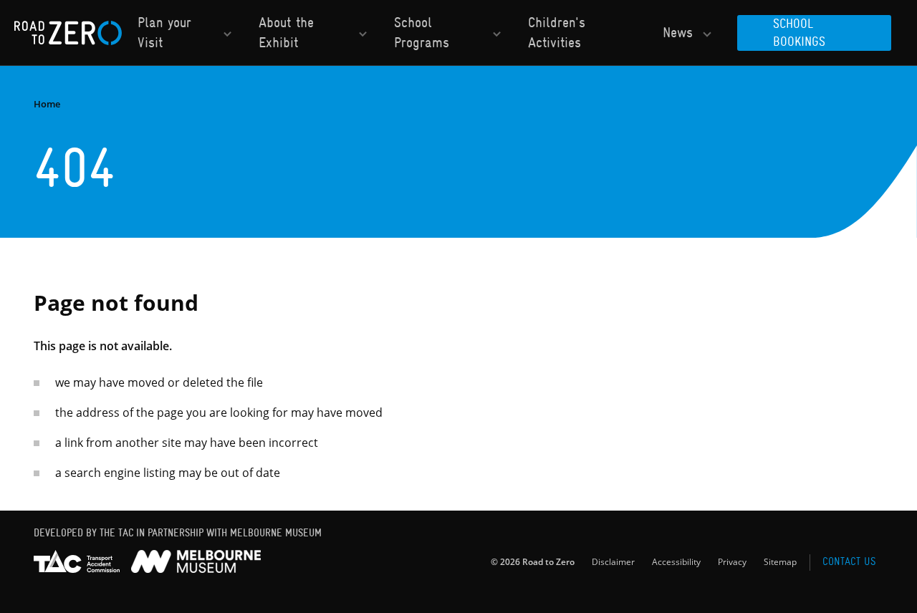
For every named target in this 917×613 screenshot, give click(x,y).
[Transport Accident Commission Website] (77, 561)
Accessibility (676, 561)
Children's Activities (556, 32)
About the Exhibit (286, 32)
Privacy (732, 561)
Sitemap (780, 561)
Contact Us (848, 561)
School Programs (421, 32)
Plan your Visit (164, 32)
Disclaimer (613, 561)
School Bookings (799, 32)
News (678, 32)
